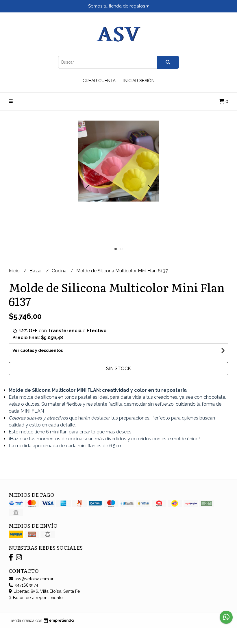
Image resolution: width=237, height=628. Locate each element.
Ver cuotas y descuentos (37, 350)
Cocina (60, 271)
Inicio (15, 271)
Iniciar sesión (139, 80)
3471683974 (25, 585)
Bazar (36, 271)
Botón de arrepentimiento (37, 597)
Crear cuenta (99, 80)
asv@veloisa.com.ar (33, 578)
